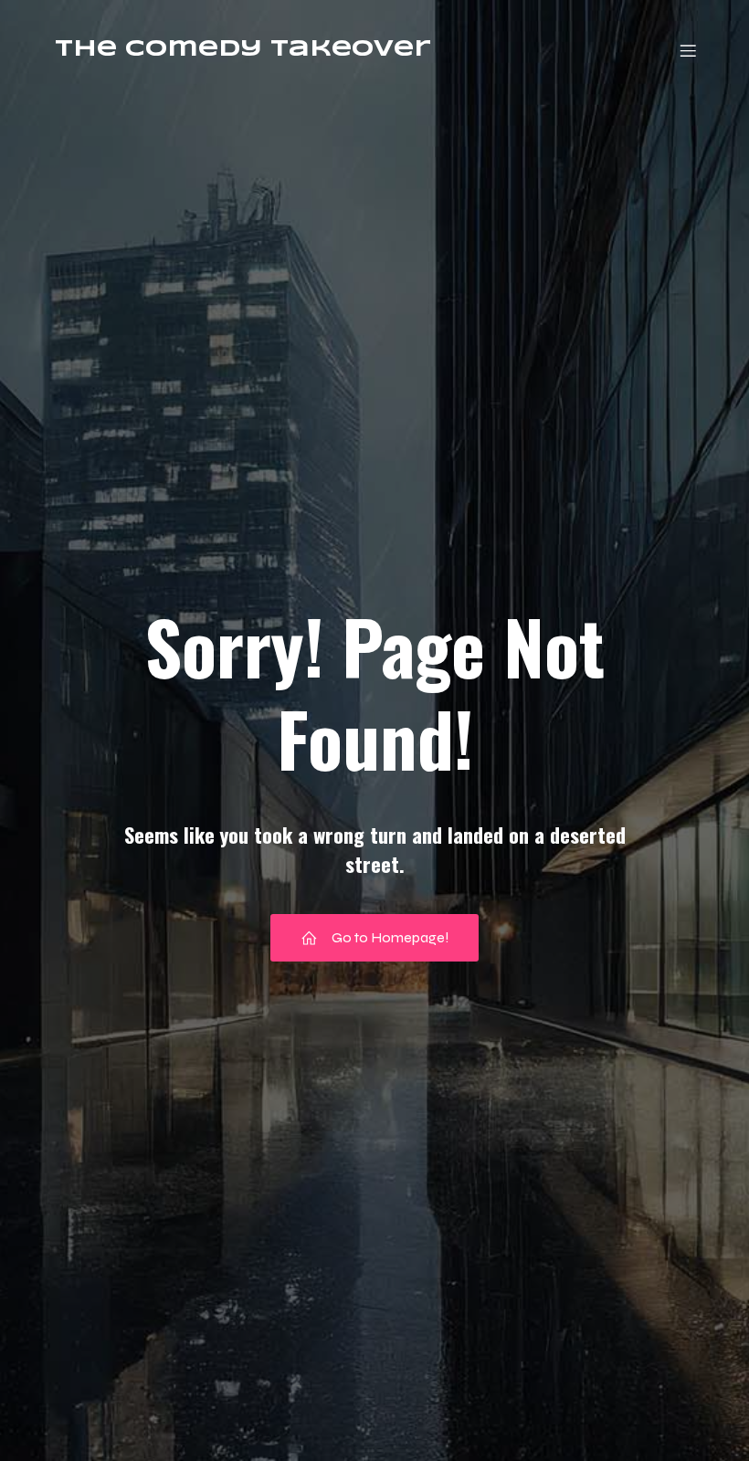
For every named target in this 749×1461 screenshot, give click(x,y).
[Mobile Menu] (687, 50)
